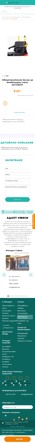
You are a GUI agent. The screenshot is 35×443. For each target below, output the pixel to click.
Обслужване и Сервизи (23, 307)
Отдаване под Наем (23, 322)
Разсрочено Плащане (22, 337)
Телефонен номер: (11, 181)
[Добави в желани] (30, 76)
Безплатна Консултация (23, 312)
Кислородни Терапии (6, 312)
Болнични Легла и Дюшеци (8, 317)
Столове (14, 18)
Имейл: (7, 174)
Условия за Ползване (6, 360)
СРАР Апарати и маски (8, 307)
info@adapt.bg (14, 287)
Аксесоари (5, 18)
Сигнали (5, 367)
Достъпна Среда (7, 333)
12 (24, 296)
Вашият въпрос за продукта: (16, 187)
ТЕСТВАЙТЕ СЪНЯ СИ (33, 221)
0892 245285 (13, 283)
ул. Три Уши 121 (14, 276)
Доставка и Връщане (6, 348)
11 (23, 296)
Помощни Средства (9, 321)
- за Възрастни (7, 328)
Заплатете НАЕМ (9, 351)
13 (25, 296)
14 (27, 296)
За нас (4, 354)
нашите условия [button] (8, 435)
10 (21, 296)
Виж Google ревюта (22, 253)
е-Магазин (7, 302)
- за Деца (5, 325)
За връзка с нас (8, 356)
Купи (19, 439)
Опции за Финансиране (24, 328)
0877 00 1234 (10, 394)
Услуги (21, 302)
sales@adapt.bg (26, 394)
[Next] (32, 274)
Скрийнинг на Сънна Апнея (23, 317)
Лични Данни (7, 364)
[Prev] (3, 274)
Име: (7, 168)
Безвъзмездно (23, 333)
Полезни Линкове (6, 342)
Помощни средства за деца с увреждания (16, 17)
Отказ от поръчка (25, 341)
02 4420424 (13, 280)
